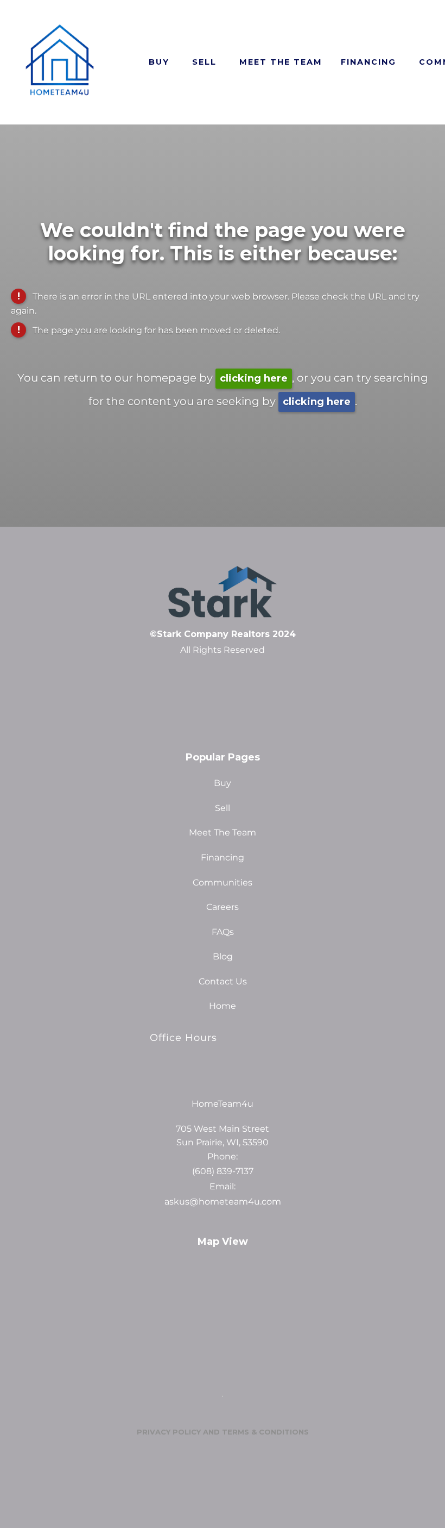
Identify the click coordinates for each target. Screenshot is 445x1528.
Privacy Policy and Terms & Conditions (223, 1431)
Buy (159, 62)
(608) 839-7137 (222, 1171)
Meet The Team (280, 62)
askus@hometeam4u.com (222, 1202)
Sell (204, 62)
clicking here (254, 378)
